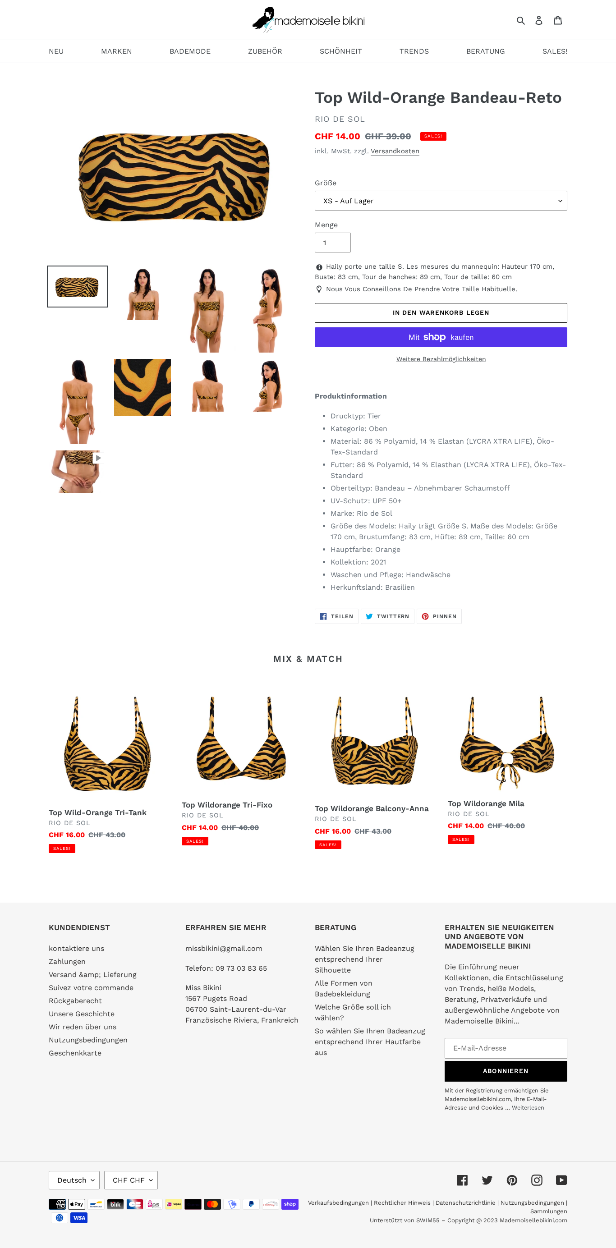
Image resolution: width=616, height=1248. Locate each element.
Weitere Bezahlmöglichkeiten (441, 358)
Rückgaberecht (75, 1000)
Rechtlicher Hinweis (402, 1202)
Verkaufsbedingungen (338, 1202)
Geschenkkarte (75, 1053)
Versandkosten (395, 151)
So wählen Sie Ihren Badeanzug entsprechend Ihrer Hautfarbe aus (370, 1042)
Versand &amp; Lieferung (93, 974)
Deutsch (72, 1180)
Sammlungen (548, 1211)
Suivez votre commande (91, 987)
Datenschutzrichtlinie (466, 1202)
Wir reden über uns (82, 1027)
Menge (326, 224)
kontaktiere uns (76, 948)
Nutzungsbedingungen (88, 1040)
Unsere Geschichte (82, 1013)
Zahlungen (67, 961)
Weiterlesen (528, 1107)
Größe (325, 183)
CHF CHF (129, 1180)
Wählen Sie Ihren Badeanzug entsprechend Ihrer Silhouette (364, 959)
